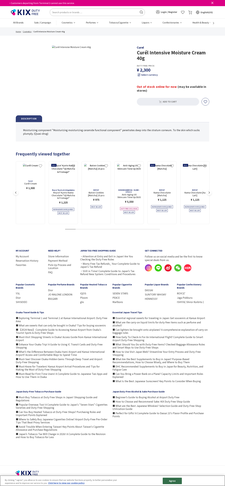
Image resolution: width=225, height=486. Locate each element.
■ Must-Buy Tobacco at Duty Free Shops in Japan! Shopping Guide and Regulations (56, 398)
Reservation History (27, 260)
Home (18, 31)
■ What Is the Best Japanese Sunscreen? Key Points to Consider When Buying (156, 381)
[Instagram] (148, 270)
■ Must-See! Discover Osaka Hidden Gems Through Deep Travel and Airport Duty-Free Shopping (59, 360)
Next (209, 192)
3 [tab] (91, 229)
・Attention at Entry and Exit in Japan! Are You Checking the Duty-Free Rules (106, 257)
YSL (18, 293)
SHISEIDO (21, 302)
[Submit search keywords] (141, 12)
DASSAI (149, 290)
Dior (18, 297)
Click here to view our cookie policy (66, 482)
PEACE (116, 297)
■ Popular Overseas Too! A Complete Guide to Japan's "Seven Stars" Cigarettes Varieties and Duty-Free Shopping (61, 406)
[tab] (29, 118)
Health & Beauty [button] (200, 22)
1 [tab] (70, 229)
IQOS (83, 293)
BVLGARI (53, 299)
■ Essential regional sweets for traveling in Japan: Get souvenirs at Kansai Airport (158, 318)
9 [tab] (154, 229)
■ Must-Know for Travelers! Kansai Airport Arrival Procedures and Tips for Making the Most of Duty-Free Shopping (58, 368)
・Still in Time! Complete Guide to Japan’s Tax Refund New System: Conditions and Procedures (107, 272)
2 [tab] (80, 229)
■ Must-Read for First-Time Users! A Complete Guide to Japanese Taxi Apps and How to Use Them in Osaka (61, 375)
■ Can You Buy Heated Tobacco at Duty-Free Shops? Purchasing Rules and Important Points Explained (58, 413)
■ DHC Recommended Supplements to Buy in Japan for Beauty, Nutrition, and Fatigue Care (157, 368)
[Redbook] (187, 270)
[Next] (212, 23)
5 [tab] (112, 229)
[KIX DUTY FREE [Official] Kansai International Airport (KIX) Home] (25, 11)
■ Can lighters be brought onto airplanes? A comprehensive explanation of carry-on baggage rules (160, 331)
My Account (22, 256)
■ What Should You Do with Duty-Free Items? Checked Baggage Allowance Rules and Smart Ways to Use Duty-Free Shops (158, 345)
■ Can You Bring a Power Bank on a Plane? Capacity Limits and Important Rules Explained (157, 375)
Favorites (21, 265)
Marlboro (117, 302)
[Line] (158, 270)
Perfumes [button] (91, 22)
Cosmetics (27, 31)
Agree (172, 480)
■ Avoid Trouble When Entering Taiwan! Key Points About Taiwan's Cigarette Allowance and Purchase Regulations (60, 428)
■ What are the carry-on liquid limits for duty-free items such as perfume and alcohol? (156, 323)
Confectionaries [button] (171, 22)
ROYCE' (181, 293)
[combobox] (97, 12)
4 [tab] (102, 229)
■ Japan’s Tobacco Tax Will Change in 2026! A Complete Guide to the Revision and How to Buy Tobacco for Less (60, 435)
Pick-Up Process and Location (59, 266)
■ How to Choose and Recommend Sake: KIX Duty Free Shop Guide (151, 401)
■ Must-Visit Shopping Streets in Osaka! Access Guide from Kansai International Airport (61, 338)
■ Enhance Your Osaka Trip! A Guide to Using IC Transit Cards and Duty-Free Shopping (59, 345)
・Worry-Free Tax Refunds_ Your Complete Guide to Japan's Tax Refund (110, 265)
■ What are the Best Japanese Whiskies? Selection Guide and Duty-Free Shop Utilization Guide (156, 407)
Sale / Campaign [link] (42, 22)
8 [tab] (144, 229)
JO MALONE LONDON (60, 294)
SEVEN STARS (120, 293)
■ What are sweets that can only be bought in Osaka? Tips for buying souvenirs (61, 325)
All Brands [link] (18, 22)
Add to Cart (170, 101)
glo (82, 302)
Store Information (58, 256)
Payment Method (58, 260)
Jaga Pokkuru (185, 297)
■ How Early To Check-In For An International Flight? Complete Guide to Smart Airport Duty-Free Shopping (157, 338)
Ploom (84, 297)
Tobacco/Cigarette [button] (119, 22)
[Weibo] (168, 270)
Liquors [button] (146, 22)
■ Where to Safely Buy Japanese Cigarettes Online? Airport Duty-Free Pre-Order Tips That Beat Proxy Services (61, 420)
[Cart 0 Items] (190, 12)
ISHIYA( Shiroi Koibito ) (190, 302)
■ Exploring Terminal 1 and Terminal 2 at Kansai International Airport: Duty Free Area (61, 319)
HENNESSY (151, 299)
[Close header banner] (212, 3)
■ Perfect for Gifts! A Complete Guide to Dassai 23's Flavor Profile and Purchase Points (158, 414)
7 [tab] (133, 229)
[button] (166, 12)
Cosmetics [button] (67, 22)
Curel (140, 47)
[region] (112, 480)
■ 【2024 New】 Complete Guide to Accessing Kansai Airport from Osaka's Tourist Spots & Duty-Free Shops (58, 331)
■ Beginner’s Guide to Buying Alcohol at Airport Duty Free (145, 397)
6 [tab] (123, 229)
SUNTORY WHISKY (155, 294)
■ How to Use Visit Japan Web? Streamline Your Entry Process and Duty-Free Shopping (156, 353)
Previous (15, 192)
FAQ (50, 272)
